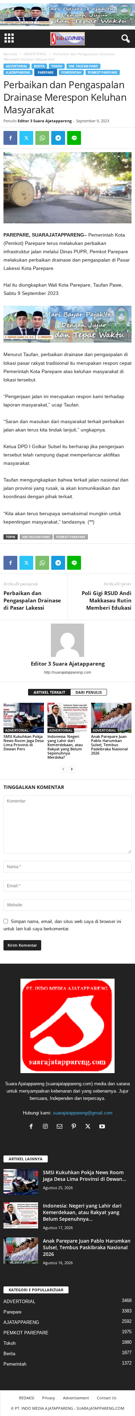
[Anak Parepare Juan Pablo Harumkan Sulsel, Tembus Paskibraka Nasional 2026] (111, 718)
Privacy (48, 1397)
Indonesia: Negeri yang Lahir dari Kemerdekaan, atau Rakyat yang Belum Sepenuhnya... (82, 1212)
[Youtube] (103, 1127)
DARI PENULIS (88, 692)
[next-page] (71, 769)
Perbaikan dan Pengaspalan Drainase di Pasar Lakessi (32, 600)
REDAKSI (26, 1397)
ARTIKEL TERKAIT (49, 692)
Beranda (10, 53)
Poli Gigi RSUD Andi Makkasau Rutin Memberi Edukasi (107, 600)
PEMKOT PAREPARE (102, 72)
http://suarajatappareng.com (67, 672)
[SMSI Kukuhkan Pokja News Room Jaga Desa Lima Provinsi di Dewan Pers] (23, 718)
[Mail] (61, 1127)
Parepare (46, 72)
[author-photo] (67, 640)
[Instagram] (47, 1127)
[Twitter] (26, 138)
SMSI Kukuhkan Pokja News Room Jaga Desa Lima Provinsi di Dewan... (84, 1175)
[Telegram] (58, 138)
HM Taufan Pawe (36, 537)
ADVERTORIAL (35, 53)
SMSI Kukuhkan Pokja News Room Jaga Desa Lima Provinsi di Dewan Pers (23, 742)
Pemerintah (71, 72)
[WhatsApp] (42, 138)
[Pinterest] (75, 1127)
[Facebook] (10, 138)
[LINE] (74, 138)
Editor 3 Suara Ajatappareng (45, 120)
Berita (39, 66)
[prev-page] (63, 769)
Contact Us (106, 1397)
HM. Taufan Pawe (83, 66)
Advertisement (76, 1397)
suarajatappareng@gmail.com (82, 1112)
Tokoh (56, 66)
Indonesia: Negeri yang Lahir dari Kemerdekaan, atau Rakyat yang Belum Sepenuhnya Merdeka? (65, 747)
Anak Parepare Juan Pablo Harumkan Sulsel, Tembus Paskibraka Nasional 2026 (109, 745)
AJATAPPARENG (18, 72)
